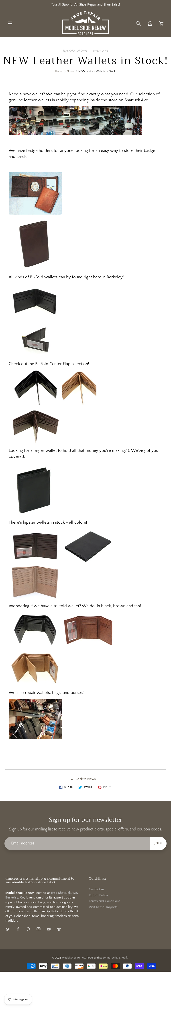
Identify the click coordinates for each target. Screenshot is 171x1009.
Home (59, 71)
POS (91, 957)
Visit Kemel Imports (103, 907)
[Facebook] (18, 929)
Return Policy (98, 895)
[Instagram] (38, 929)
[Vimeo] (59, 929)
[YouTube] (49, 929)
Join (158, 843)
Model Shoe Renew (74, 957)
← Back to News (83, 779)
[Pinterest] (28, 929)
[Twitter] (8, 929)
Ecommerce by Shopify (113, 957)
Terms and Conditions (104, 901)
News (70, 71)
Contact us (96, 889)
